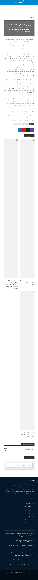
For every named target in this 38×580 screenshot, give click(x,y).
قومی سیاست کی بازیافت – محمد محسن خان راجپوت (27, 282)
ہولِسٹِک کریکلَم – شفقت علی (24, 540)
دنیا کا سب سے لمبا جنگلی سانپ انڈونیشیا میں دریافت (27, 434)
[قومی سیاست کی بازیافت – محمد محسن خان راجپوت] (27, 208)
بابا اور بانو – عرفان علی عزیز (22, 559)
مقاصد (30, 516)
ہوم (33, 7)
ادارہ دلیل (28, 510)
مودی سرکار (24, 124)
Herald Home (28, 506)
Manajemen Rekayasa (26, 542)
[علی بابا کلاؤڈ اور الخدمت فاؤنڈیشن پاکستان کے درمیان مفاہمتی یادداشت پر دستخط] (11, 208)
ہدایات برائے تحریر (26, 519)
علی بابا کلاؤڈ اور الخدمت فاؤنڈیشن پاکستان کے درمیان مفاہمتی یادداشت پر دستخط (12, 284)
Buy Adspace (28, 503)
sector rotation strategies (25, 549)
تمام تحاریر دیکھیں (9, 443)
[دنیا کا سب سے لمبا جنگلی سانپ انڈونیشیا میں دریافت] (27, 360)
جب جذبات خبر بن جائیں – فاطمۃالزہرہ (20, 564)
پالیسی (30, 513)
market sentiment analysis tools (23, 555)
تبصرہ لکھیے (19, 31)
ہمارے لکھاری (28, 522)
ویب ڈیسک (9, 31)
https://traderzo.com (26, 537)
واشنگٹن (16, 124)
